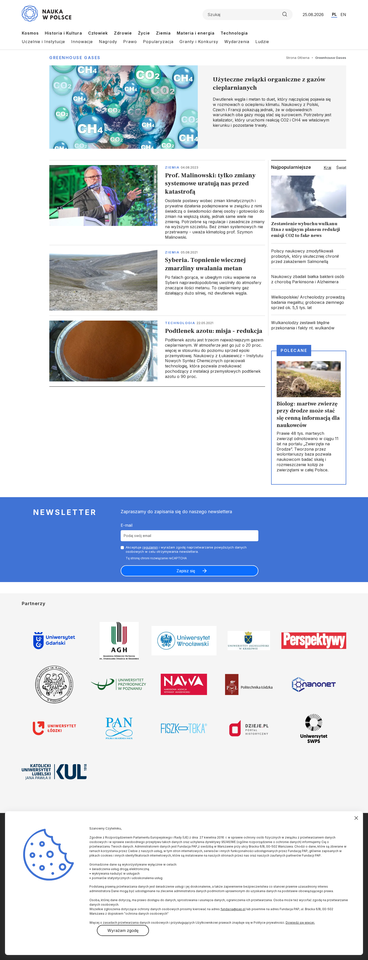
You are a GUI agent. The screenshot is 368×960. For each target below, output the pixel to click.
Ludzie (262, 41)
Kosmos (30, 33)
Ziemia (163, 33)
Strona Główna (297, 58)
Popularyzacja (158, 41)
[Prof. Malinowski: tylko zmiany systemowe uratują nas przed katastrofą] (157, 202)
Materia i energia (196, 33)
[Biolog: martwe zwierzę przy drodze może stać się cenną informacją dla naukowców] (309, 417)
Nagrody (108, 41)
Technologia (234, 33)
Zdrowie (123, 33)
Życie (144, 33)
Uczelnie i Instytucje (43, 41)
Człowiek (98, 33)
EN (343, 14)
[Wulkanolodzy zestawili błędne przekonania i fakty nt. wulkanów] (308, 325)
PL (334, 14)
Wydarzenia (236, 41)
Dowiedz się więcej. (300, 922)
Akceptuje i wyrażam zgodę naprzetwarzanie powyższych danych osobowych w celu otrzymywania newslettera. (186, 549)
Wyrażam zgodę (122, 930)
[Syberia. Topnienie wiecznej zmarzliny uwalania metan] (157, 280)
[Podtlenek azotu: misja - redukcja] (157, 351)
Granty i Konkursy (198, 41)
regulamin (150, 547)
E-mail (126, 525)
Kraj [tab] (327, 167)
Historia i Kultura (63, 33)
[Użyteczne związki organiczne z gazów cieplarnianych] (197, 107)
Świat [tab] (341, 167)
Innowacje (82, 41)
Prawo (130, 41)
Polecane (294, 350)
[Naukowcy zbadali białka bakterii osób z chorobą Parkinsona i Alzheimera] (308, 279)
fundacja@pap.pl (233, 909)
